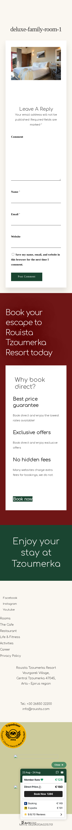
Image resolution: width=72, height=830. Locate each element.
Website (15, 236)
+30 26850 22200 (39, 704)
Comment (17, 136)
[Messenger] (57, 772)
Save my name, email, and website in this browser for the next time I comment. (35, 259)
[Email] (62, 772)
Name (14, 191)
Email (14, 214)
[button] (43, 794)
